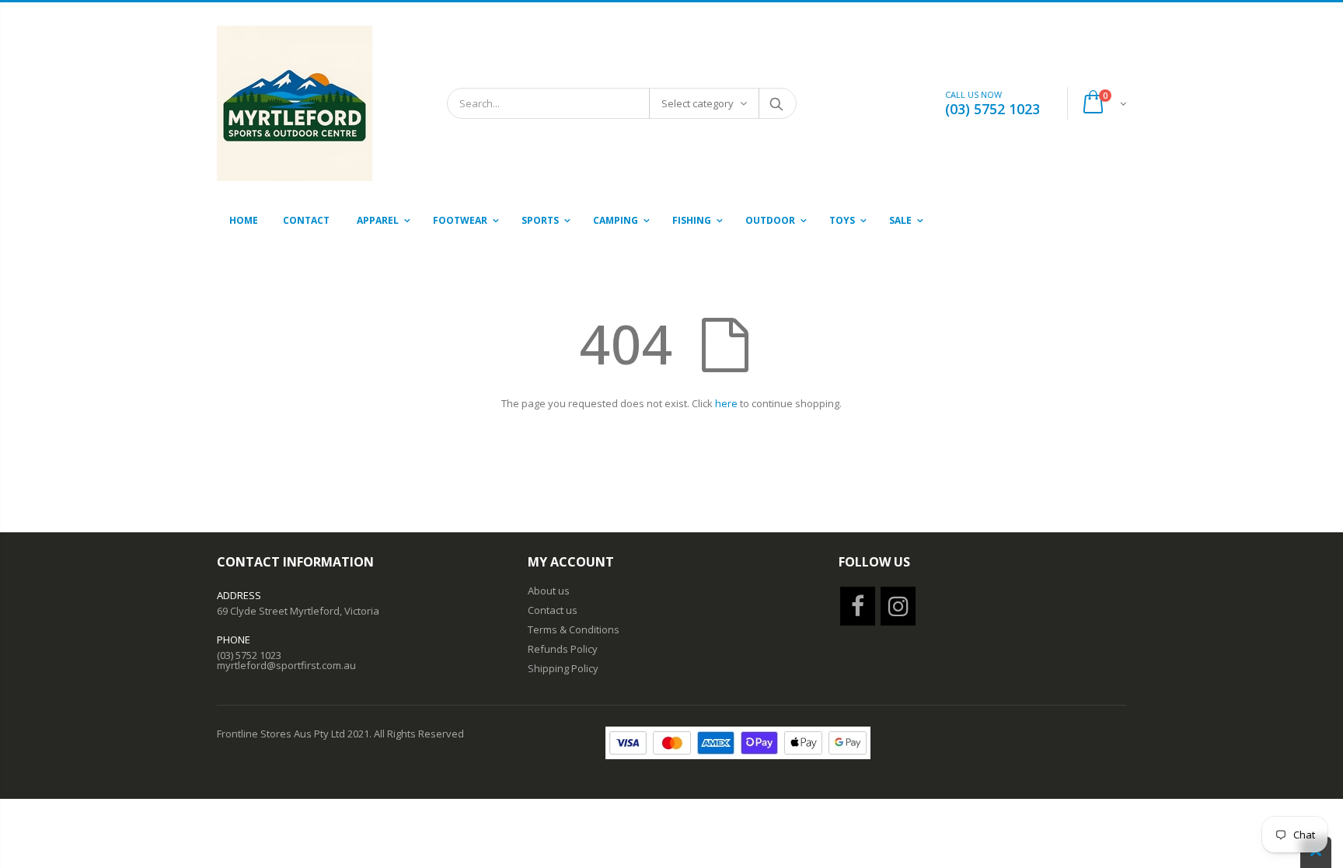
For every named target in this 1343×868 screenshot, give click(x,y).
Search (776, 103)
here (726, 403)
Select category (697, 103)
